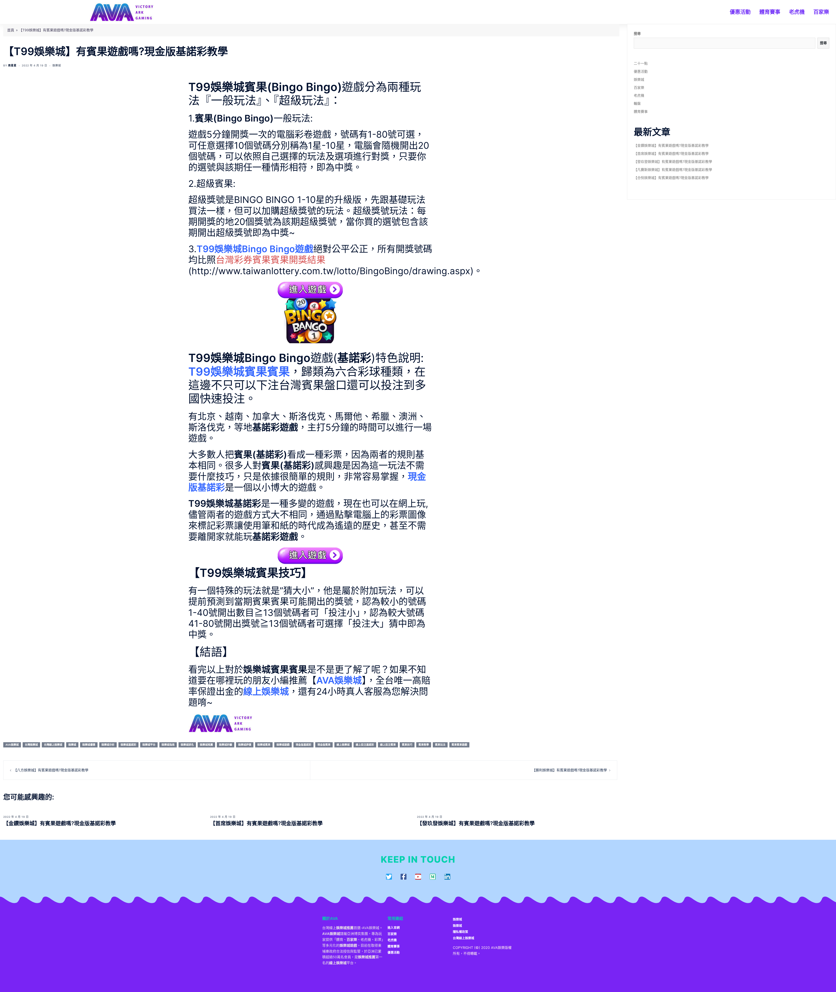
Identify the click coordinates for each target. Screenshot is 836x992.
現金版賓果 (323, 744)
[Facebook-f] (403, 877)
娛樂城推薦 (206, 744)
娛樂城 (56, 65)
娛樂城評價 (244, 744)
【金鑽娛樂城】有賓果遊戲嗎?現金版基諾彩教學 (59, 823)
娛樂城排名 (187, 744)
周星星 (12, 65)
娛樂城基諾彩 (128, 744)
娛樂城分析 (108, 744)
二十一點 (641, 63)
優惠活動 (740, 12)
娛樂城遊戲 (283, 744)
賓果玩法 (440, 744)
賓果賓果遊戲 (459, 744)
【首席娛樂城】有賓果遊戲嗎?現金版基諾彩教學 (266, 823)
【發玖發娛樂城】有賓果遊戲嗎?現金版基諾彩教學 (476, 823)
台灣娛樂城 (31, 744)
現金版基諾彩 (303, 744)
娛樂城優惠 (88, 744)
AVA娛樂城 (12, 744)
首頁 (10, 30)
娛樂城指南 (168, 744)
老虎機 (797, 12)
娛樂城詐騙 (225, 744)
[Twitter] (389, 877)
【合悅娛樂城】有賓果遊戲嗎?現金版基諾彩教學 (671, 178)
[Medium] (433, 877)
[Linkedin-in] (447, 877)
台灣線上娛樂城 (53, 744)
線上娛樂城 (343, 744)
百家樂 (821, 12)
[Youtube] (418, 877)
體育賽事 (769, 12)
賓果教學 (423, 744)
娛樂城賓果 (263, 744)
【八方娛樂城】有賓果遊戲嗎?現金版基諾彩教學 (50, 770)
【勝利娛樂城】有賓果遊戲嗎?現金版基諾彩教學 (569, 770)
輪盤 (637, 103)
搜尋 (637, 33)
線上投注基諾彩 (365, 744)
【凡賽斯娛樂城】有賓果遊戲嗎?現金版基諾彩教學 (673, 169)
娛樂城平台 (148, 744)
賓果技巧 (407, 744)
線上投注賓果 (388, 744)
